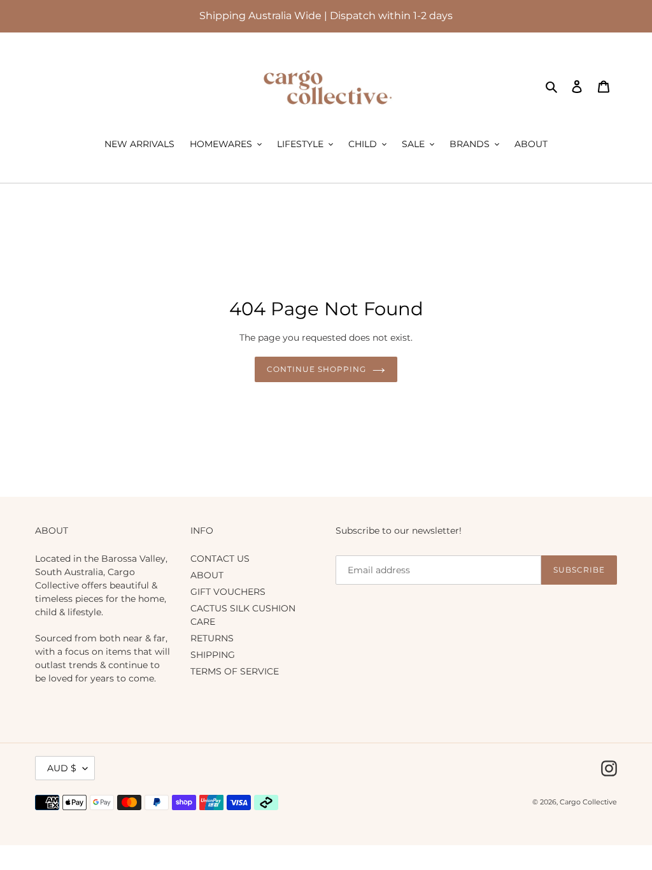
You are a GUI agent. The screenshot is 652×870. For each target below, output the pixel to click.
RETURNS (212, 638)
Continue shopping (316, 369)
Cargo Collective (588, 801)
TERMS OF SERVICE (234, 671)
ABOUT (206, 575)
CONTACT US (220, 558)
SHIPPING (212, 654)
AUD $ (61, 768)
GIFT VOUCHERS (228, 591)
